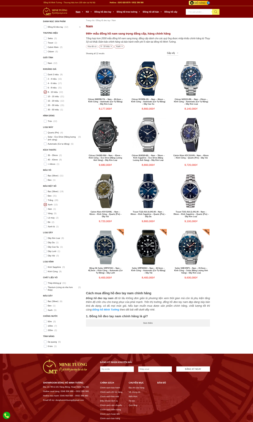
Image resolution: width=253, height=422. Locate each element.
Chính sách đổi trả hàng (111, 392)
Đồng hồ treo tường (127, 12)
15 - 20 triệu (53, 101)
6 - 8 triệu (52, 87)
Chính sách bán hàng (110, 418)
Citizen (51, 51)
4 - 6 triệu (52, 83)
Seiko (50, 38)
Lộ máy (51, 218)
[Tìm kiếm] (215, 12)
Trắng (50, 200)
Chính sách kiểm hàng (110, 409)
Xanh (50, 204)
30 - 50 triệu (53, 109)
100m (50, 326)
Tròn (50, 121)
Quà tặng (133, 405)
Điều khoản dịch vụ (109, 401)
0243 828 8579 (124, 2)
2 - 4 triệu (52, 79)
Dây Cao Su (53, 247)
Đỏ (49, 222)
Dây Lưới (52, 251)
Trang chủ (90, 20)
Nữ (87, 12)
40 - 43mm (53, 159)
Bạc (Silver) (53, 175)
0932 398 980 (137, 2)
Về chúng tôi (134, 392)
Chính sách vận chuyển (111, 405)
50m (50, 321)
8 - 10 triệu (53, 92)
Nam (78, 12)
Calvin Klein (53, 47)
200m (50, 330)
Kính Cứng (53, 271)
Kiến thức (133, 396)
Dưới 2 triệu (53, 74)
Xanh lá (51, 226)
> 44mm (51, 164)
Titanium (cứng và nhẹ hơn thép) (60, 288)
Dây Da (51, 242)
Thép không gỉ (54, 283)
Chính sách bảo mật (109, 396)
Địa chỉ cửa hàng (136, 387)
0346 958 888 (67, 391)
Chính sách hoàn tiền (110, 414)
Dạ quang (52, 342)
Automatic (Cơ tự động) (59, 144)
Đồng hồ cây (170, 12)
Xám (50, 209)
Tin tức (132, 401)
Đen (50, 180)
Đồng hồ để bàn (151, 12)
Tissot (50, 43)
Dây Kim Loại (54, 238)
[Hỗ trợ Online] (6, 417)
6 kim (50, 346)
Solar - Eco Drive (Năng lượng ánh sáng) (62, 138)
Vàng (50, 213)
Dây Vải (51, 255)
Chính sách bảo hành (110, 387)
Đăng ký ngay (193, 369)
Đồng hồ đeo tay (102, 12)
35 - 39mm (53, 155)
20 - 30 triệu (53, 105)
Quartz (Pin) (53, 132)
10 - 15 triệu (53, 96)
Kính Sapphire (54, 267)
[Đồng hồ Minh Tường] (55, 14)
